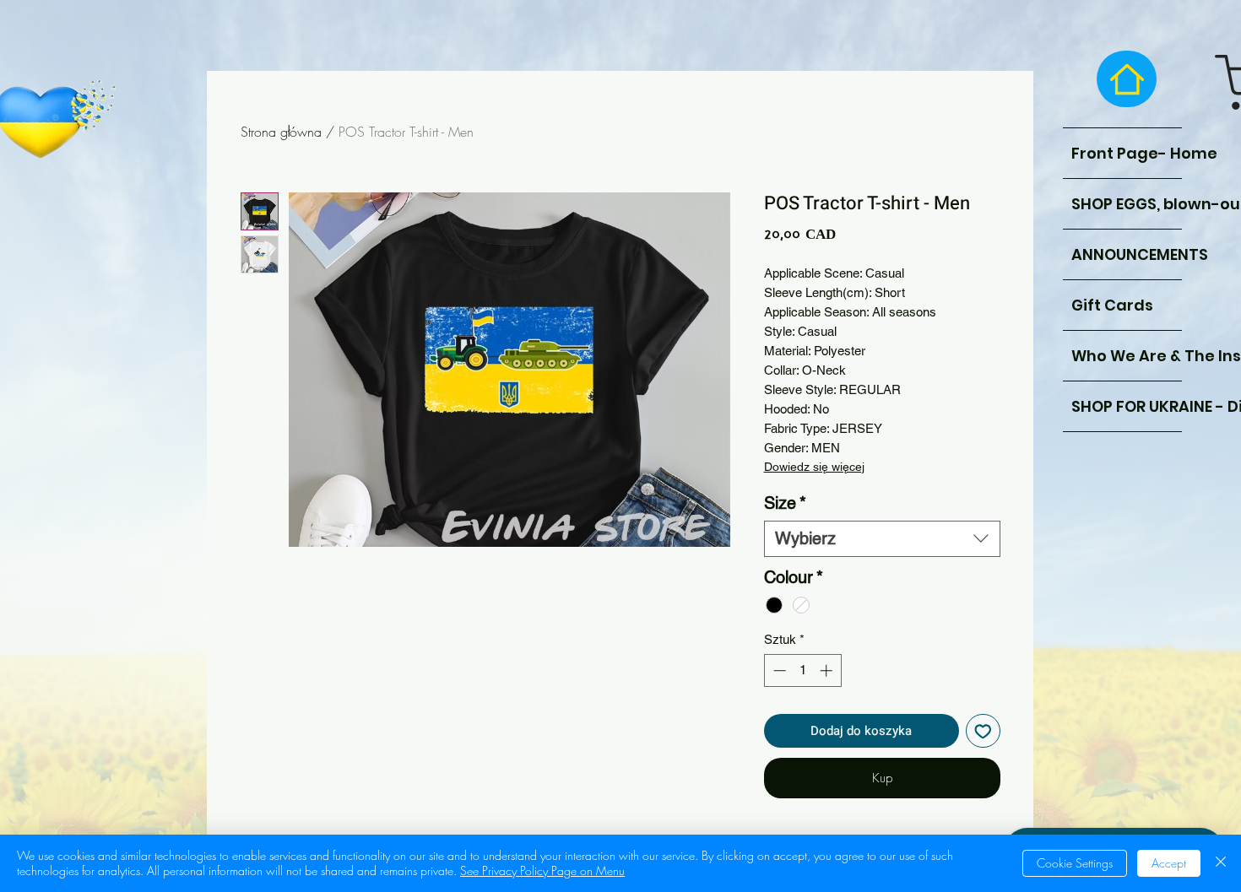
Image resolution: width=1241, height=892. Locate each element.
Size (785, 503)
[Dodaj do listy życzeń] (983, 731)
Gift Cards (1112, 305)
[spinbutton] (802, 670)
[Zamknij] (1221, 863)
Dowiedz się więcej (814, 466)
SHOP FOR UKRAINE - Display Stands (1126, 406)
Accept (1169, 863)
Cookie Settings (1075, 863)
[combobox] (882, 539)
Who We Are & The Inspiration (1126, 355)
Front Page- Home (1126, 153)
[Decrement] (778, 670)
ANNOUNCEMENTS (1126, 254)
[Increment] (827, 670)
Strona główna (281, 131)
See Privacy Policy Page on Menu (542, 870)
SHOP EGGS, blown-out (1126, 203)
